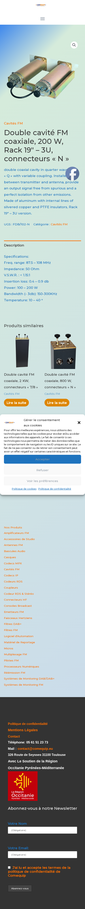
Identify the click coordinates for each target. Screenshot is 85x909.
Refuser (42, 470)
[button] (79, 423)
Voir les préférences (42, 481)
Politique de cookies (24, 488)
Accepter (42, 459)
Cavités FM (13, 123)
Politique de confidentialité (54, 488)
